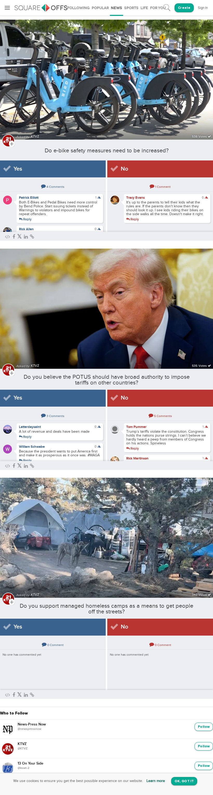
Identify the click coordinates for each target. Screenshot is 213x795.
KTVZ (22, 744)
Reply (27, 219)
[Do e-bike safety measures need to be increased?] (106, 76)
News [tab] (116, 8)
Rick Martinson (137, 458)
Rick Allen (26, 229)
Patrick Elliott (28, 198)
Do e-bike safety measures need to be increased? (107, 150)
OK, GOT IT (184, 781)
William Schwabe (32, 447)
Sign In (203, 8)
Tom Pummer (136, 427)
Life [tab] (144, 8)
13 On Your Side (30, 763)
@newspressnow (29, 729)
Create (184, 8)
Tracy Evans (135, 198)
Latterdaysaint (30, 427)
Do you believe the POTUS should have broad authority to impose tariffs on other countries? (107, 380)
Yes (18, 168)
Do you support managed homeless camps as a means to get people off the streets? (106, 609)
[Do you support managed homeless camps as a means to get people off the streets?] (106, 535)
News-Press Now (32, 724)
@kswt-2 (23, 768)
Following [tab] (78, 8)
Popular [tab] (100, 8)
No (124, 168)
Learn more (156, 781)
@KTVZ (23, 748)
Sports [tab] (131, 8)
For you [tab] (158, 8)
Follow (204, 727)
